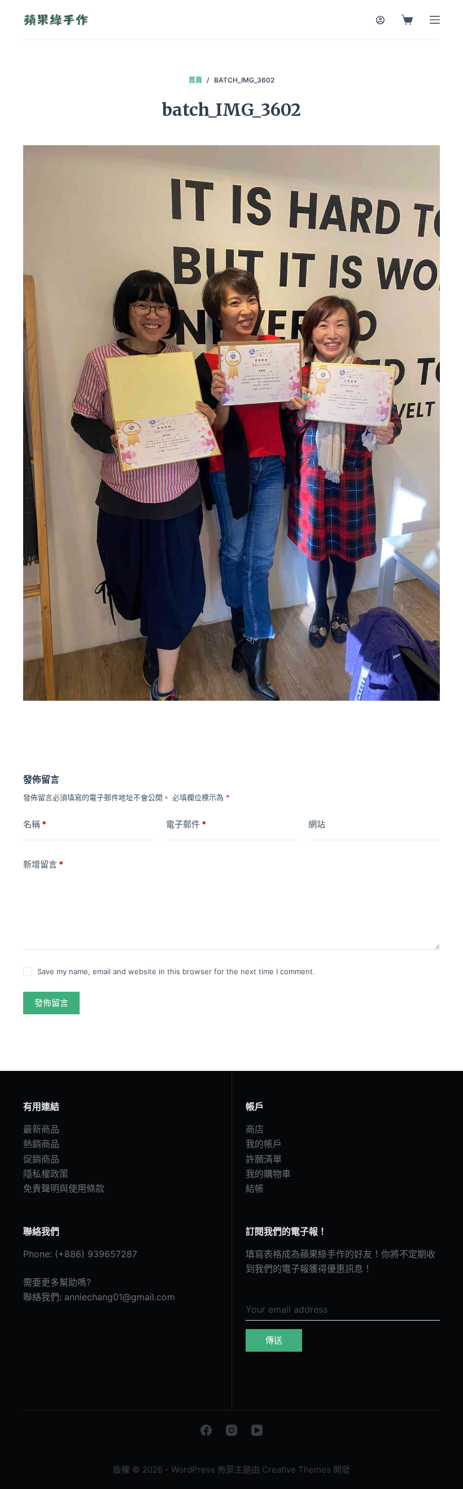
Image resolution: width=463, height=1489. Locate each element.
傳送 (273, 1340)
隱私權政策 (45, 1173)
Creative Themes (296, 1469)
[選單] (435, 20)
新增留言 (43, 864)
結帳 (255, 1188)
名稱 (34, 824)
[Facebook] (206, 1430)
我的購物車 (268, 1173)
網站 (316, 824)
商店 (255, 1129)
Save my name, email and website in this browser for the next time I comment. (176, 971)
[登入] (380, 20)
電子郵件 (186, 824)
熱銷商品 (41, 1143)
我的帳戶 (264, 1143)
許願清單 (264, 1159)
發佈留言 (51, 1002)
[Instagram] (231, 1430)
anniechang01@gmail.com (119, 1297)
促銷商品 (41, 1159)
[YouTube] (257, 1430)
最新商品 (41, 1129)
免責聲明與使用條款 (63, 1188)
